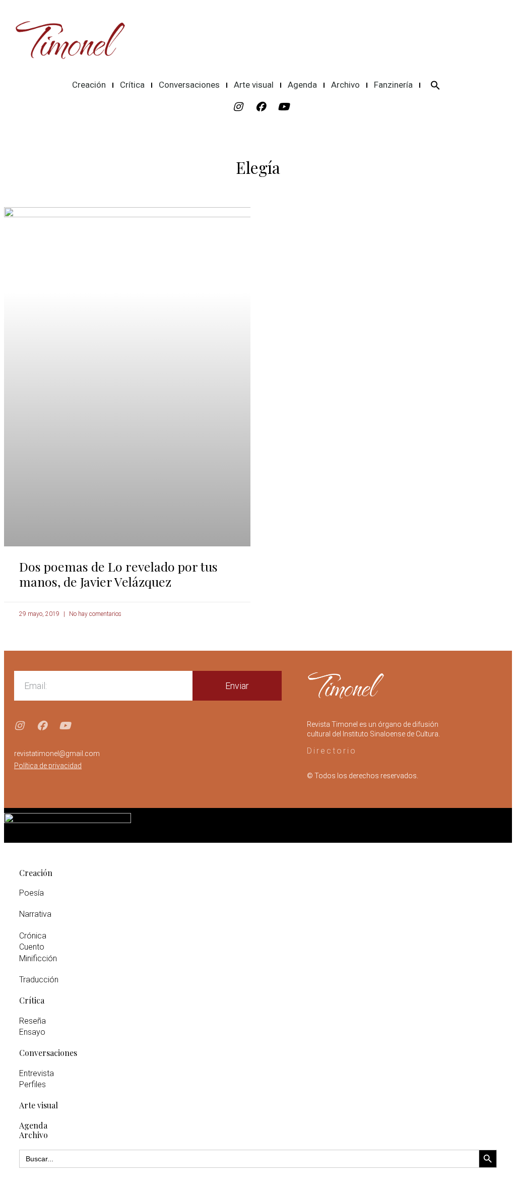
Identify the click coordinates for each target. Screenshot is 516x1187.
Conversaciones (189, 85)
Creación (89, 85)
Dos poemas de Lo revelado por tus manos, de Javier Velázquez (118, 574)
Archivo (345, 85)
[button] (435, 85)
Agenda (302, 85)
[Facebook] (260, 107)
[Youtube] (283, 107)
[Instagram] (238, 107)
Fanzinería (393, 85)
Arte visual (254, 85)
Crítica (132, 85)
